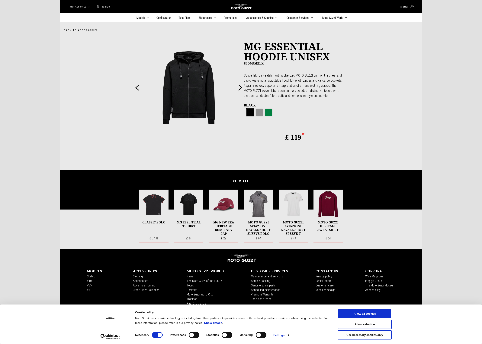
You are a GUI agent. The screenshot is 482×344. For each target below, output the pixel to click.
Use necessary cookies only (364, 334)
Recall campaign (325, 290)
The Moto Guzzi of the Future (204, 281)
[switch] (194, 335)
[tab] (250, 112)
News (190, 276)
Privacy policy (324, 276)
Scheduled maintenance (265, 290)
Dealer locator (324, 281)
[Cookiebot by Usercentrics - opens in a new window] (110, 336)
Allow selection (365, 324)
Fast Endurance (196, 303)
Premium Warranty (262, 294)
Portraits (192, 290)
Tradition (192, 299)
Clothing (138, 276)
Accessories (140, 281)
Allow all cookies (365, 313)
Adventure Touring (144, 285)
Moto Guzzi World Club (200, 294)
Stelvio (91, 276)
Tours (190, 285)
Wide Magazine (374, 276)
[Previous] (137, 87)
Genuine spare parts (263, 285)
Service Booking (260, 281)
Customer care (325, 285)
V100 (90, 281)
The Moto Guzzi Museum (380, 285)
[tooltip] (250, 112)
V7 (88, 290)
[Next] (240, 87)
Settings (278, 335)
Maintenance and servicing (267, 276)
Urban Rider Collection (146, 290)
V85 (89, 285)
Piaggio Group (373, 281)
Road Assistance (261, 299)
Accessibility (373, 290)
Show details (213, 322)
